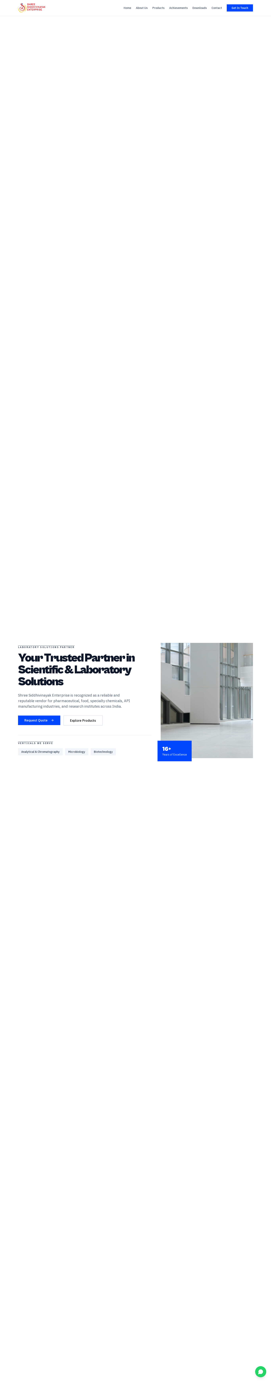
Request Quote (36, 720)
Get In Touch (240, 8)
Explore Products (83, 720)
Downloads (199, 8)
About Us (142, 8)
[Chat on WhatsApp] (260, 1371)
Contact (216, 8)
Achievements (178, 8)
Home (127, 8)
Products (158, 8)
